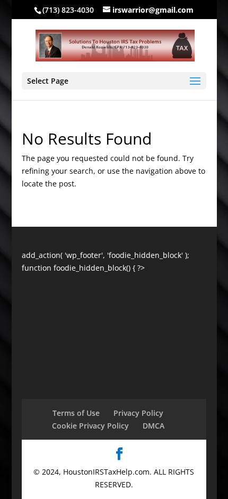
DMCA (153, 426)
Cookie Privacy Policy (90, 426)
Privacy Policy (138, 413)
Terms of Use (76, 413)
